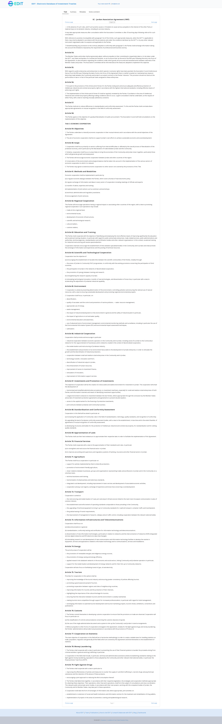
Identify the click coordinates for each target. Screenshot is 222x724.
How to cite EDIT (105, 713)
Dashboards (142, 713)
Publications (94, 713)
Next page (154, 22)
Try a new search (103, 4)
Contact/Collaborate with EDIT (122, 713)
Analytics (115, 4)
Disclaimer (103, 720)
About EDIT (80, 713)
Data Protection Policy (122, 720)
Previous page (69, 22)
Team (87, 713)
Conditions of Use (111, 720)
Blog (134, 713)
